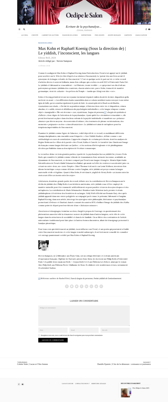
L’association (141, 35)
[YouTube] (149, 29)
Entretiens (86, 35)
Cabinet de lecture (50, 35)
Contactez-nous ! (82, 383)
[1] (39, 278)
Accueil (24, 35)
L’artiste (128, 35)
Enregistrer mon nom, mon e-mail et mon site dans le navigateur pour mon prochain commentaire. (72, 335)
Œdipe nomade (114, 35)
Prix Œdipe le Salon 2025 (141, 388)
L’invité (35, 35)
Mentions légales (98, 383)
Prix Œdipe (99, 35)
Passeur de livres (70, 35)
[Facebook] (146, 29)
